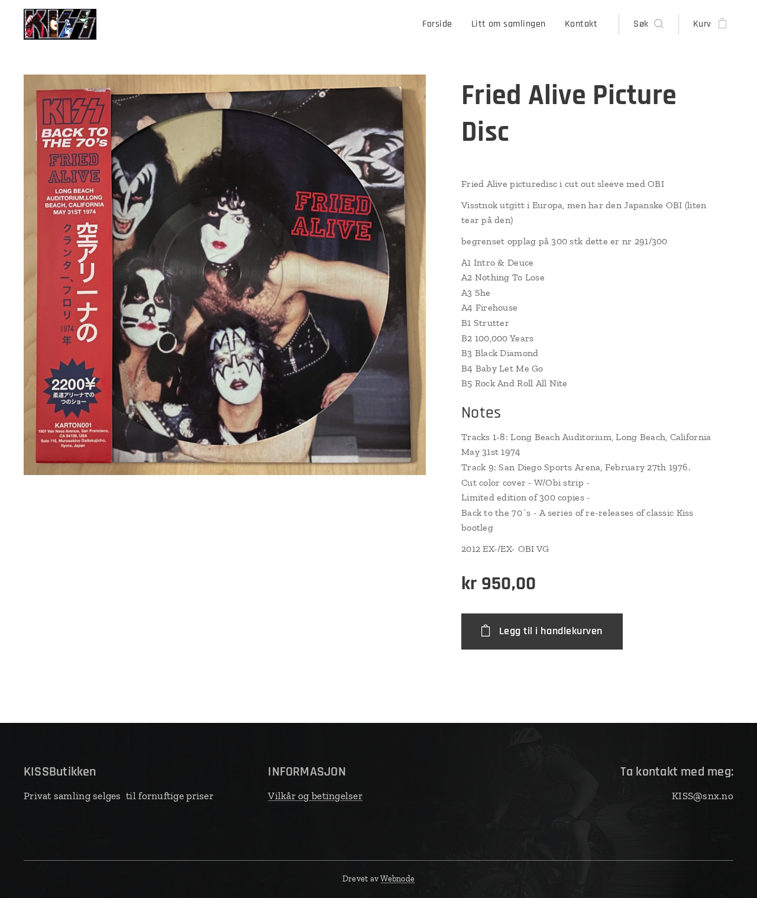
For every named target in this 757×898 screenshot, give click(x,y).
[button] (648, 24)
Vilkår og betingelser (315, 796)
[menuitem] (440, 24)
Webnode (397, 879)
